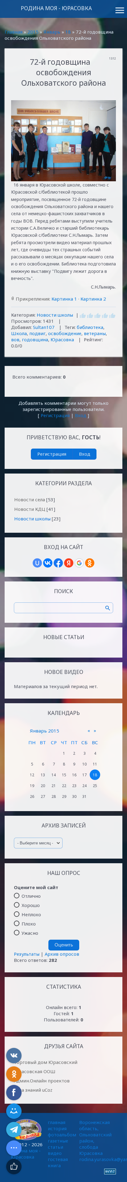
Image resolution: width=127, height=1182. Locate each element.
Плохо (29, 924)
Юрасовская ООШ (34, 1071)
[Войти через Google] (79, 563)
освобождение (64, 333)
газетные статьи (58, 1144)
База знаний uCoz (33, 1090)
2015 (33, 32)
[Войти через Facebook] (58, 563)
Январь (51, 32)
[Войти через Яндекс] (68, 563)
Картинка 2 (93, 299)
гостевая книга (58, 1162)
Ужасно (30, 933)
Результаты (26, 954)
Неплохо (31, 914)
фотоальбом (62, 1134)
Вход (80, 415)
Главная (14, 32)
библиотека (90, 327)
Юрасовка (62, 339)
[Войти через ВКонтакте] (47, 563)
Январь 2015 (44, 731)
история (57, 1128)
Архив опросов (62, 954)
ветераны (95, 333)
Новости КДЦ (29, 509)
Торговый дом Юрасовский (45, 1062)
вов (15, 339)
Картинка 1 (64, 299)
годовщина (35, 339)
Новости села (29, 499)
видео (55, 1153)
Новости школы (55, 315)
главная (56, 1122)
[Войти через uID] (37, 563)
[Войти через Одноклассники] (89, 563)
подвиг (37, 333)
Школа (19, 333)
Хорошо (31, 905)
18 (68, 32)
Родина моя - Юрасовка (56, 8)
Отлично (31, 896)
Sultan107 (44, 327)
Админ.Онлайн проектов (42, 1080)
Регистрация (55, 415)
